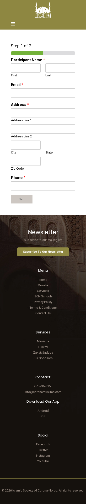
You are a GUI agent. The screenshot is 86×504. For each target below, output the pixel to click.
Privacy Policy (43, 302)
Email (17, 84)
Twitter (43, 450)
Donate (43, 285)
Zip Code (17, 168)
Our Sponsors (43, 358)
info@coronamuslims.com (43, 392)
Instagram (43, 455)
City (13, 152)
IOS (43, 416)
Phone (18, 177)
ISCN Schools (43, 296)
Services (43, 291)
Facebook (43, 444)
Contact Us (43, 313)
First (14, 75)
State (49, 152)
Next (22, 199)
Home (43, 280)
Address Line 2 (21, 136)
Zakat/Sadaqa (43, 352)
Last (48, 75)
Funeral (43, 347)
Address (20, 104)
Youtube (43, 461)
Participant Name (28, 60)
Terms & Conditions (43, 307)
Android (43, 410)
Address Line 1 (21, 120)
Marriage (43, 341)
